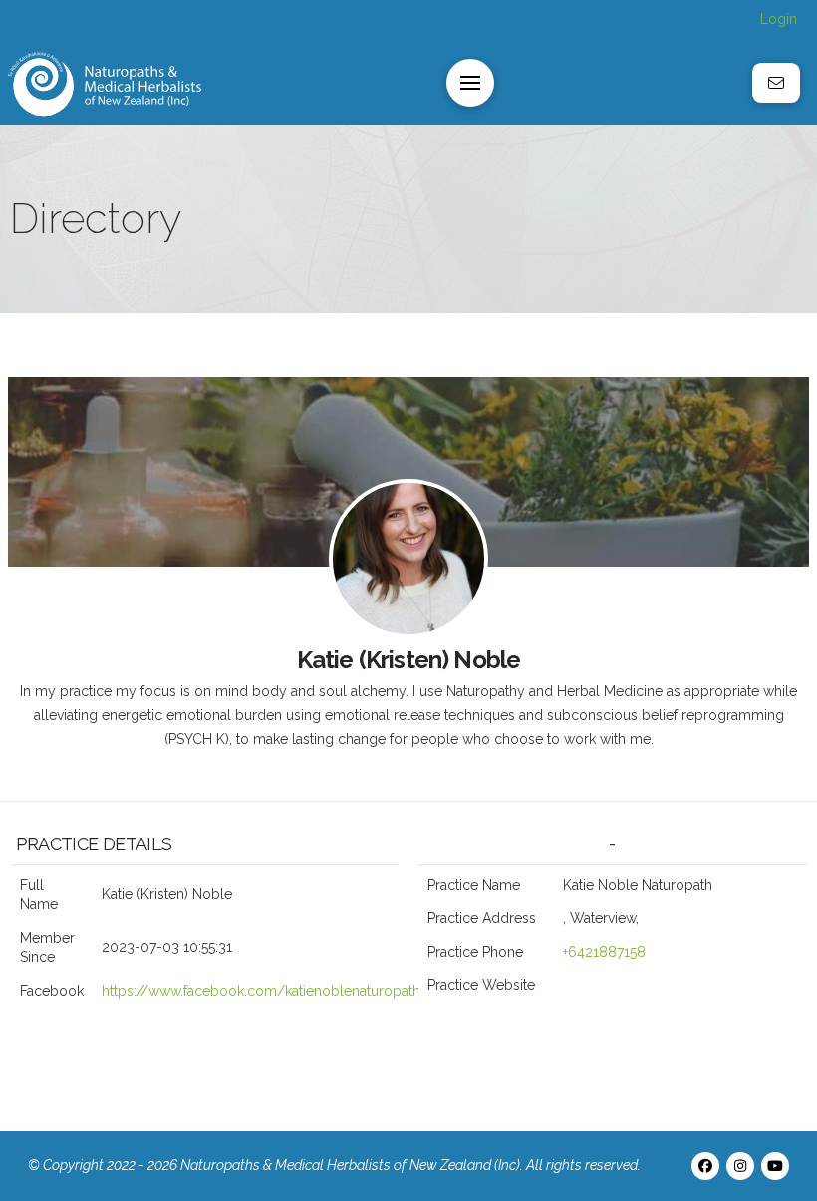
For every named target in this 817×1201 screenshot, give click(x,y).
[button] (470, 83)
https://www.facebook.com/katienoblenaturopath (261, 991)
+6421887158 (604, 952)
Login (778, 19)
